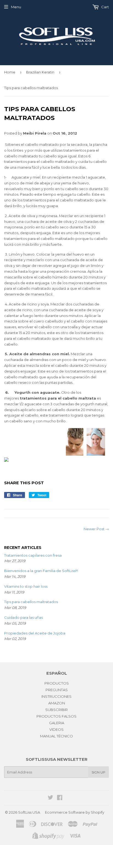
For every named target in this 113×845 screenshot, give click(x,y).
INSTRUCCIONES (56, 696)
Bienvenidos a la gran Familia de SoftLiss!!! (41, 570)
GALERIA (56, 723)
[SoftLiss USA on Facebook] (60, 798)
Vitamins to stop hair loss (25, 586)
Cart (104, 7)
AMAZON (56, 703)
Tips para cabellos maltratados (31, 602)
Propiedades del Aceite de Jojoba (34, 633)
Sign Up (98, 772)
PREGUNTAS (57, 690)
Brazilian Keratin (40, 72)
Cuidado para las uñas (23, 617)
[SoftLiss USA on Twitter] (50, 798)
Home (9, 72)
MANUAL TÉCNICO (56, 736)
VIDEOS (56, 729)
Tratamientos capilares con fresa (33, 555)
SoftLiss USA (29, 812)
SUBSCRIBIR (56, 709)
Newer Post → (96, 529)
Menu (16, 7)
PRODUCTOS (56, 683)
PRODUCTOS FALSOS (56, 716)
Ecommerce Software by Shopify (74, 812)
